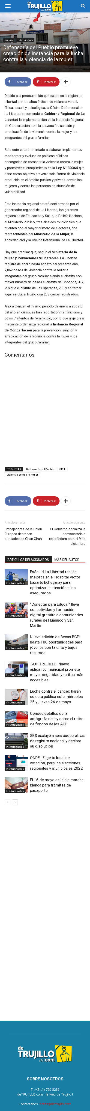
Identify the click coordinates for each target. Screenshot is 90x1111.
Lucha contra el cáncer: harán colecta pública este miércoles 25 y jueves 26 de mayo (56, 696)
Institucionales (25, 40)
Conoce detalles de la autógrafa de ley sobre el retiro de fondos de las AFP (57, 718)
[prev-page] (7, 802)
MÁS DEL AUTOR (66, 560)
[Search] (83, 6)
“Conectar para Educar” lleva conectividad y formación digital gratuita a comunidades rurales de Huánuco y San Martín (56, 615)
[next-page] (15, 802)
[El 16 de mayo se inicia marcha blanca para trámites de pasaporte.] (16, 785)
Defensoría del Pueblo (40, 469)
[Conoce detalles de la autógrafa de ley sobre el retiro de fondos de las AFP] (16, 719)
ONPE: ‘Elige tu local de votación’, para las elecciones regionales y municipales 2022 (56, 763)
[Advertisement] (45, 413)
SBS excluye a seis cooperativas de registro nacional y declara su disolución (57, 740)
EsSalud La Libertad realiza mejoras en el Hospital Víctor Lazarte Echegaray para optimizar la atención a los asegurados (55, 582)
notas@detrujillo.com (55, 1104)
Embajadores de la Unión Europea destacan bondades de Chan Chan (23, 534)
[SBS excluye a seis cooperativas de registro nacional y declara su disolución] (16, 741)
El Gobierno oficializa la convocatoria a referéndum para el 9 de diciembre (67, 536)
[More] (66, 81)
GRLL (62, 469)
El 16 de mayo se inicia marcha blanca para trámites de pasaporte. (57, 785)
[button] (7, 6)
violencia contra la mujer (22, 474)
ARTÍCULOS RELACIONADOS (28, 560)
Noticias (9, 40)
